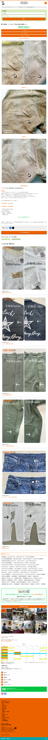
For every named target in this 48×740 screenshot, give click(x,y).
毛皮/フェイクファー (5, 582)
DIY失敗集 (4, 556)
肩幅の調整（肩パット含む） (7, 584)
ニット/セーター (5, 566)
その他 (27, 562)
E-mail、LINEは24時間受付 (7, 641)
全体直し (29, 576)
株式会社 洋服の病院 (24, 3)
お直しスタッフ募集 (7, 679)
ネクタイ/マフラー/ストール (21, 566)
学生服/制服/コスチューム (28, 578)
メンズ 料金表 (24, 30)
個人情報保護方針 (5, 720)
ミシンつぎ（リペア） (15, 7)
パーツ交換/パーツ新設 (32, 566)
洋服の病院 (3, 7)
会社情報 (5, 677)
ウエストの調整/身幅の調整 (7, 558)
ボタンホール (4, 572)
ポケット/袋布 (24, 570)
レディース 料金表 (24, 33)
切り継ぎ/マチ (36, 576)
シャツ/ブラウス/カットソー (31, 560)
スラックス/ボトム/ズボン (18, 562)
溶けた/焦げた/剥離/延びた (21, 582)
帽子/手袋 (4, 580)
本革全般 (20, 580)
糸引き (30, 582)
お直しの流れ (4, 705)
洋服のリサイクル (7, 674)
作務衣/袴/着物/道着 (22, 576)
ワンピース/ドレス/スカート (30, 574)
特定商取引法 (6, 682)
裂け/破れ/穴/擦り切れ (16, 239)
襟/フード (38, 584)
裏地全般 (32, 584)
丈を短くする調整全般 (41, 574)
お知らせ (5, 672)
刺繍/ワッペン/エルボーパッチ (7, 578)
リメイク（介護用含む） (6, 574)
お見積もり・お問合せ (6, 711)
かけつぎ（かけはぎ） (27, 558)
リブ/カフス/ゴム (34, 572)
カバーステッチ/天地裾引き (38, 558)
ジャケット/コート (21, 560)
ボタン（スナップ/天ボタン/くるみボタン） (36, 570)
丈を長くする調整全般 (6, 576)
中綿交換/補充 (14, 576)
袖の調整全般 (16, 584)
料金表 (3, 704)
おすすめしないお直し (18, 558)
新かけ (16, 580)
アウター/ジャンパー (20, 556)
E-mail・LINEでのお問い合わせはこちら (8, 731)
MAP (15, 728)
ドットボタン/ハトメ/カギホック (20, 564)
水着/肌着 (13, 582)
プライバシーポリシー (7, 684)
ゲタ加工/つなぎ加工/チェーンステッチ (9, 560)
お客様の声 (4, 707)
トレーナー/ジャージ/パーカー (34, 564)
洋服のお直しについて (6, 701)
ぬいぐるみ (12, 566)
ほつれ (10, 572)
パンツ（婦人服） (18, 568)
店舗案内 (3, 710)
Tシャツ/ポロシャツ (11, 556)
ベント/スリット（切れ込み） (14, 570)
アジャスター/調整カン (30, 556)
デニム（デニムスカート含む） (7, 564)
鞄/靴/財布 (43, 584)
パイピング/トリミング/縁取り (7, 568)
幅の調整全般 (10, 580)
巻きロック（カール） (38, 578)
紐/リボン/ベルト (36, 582)
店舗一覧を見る (44, 634)
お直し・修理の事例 (9, 7)
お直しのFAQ (4, 708)
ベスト (41, 568)
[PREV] (2, 644)
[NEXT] (46, 644)
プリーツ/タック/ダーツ (33, 568)
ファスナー (25, 568)
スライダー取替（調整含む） (7, 562)
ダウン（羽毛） (32, 562)
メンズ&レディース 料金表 (24, 35)
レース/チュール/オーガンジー (18, 574)
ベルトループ (4, 570)
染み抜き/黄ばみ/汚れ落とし (29, 580)
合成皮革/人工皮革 (18, 578)
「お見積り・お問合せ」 (13, 599)
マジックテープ (16, 572)
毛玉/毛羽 (38, 580)
